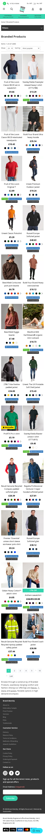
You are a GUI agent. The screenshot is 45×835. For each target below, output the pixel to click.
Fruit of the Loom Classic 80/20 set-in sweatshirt (11, 85)
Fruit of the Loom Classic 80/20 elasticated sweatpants (11, 137)
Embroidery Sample (10, 708)
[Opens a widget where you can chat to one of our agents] (36, 831)
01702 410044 (38, 17)
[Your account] (33, 9)
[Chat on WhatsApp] (4, 3)
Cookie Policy (7, 753)
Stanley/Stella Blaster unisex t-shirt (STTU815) (33, 436)
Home (3, 22)
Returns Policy (8, 735)
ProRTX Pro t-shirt (12, 433)
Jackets (13, 691)
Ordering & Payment (10, 759)
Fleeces (34, 688)
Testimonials (7, 723)
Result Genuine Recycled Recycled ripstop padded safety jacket (11, 644)
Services (6, 714)
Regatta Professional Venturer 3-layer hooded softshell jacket (33, 489)
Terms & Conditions (9, 738)
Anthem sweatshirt (33, 595)
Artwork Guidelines (9, 744)
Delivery (6, 732)
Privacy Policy (7, 756)
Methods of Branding (10, 741)
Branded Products (13, 22)
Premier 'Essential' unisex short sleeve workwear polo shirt (11, 541)
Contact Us (6, 762)
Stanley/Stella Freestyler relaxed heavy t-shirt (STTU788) (33, 85)
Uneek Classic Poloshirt (12, 233)
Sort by (17, 48)
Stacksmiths (7, 811)
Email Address (14, 787)
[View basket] (40, 9)
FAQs (4, 720)
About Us (6, 705)
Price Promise (7, 711)
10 (40, 671)
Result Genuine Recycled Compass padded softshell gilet (11, 489)
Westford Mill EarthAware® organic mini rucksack (33, 335)
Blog (4, 717)
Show (3, 48)
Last (11, 676)
